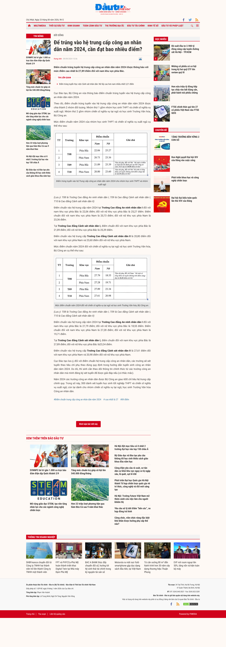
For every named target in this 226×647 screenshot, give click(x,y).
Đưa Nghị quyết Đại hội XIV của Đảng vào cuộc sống (184, 159)
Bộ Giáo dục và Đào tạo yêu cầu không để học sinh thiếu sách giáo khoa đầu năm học (38, 173)
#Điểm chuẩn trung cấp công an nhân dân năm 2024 (77, 399)
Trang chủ (30, 614)
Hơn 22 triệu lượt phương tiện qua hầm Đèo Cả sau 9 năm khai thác (37, 146)
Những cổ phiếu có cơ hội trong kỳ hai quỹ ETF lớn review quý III (183, 69)
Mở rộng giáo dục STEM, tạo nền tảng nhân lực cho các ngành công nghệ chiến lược (38, 116)
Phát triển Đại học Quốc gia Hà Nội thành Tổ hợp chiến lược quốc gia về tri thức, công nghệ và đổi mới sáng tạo (132, 485)
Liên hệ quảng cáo (57, 614)
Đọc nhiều (161, 39)
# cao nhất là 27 (110, 399)
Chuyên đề (161, 130)
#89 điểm (124, 399)
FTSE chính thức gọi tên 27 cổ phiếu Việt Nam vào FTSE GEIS (185, 109)
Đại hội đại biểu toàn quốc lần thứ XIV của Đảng (184, 199)
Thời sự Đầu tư (57, 25)
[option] (39, 558)
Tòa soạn (42, 614)
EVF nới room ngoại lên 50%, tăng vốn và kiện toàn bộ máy (186, 565)
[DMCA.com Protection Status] (190, 604)
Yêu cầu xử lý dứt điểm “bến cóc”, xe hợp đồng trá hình (133, 510)
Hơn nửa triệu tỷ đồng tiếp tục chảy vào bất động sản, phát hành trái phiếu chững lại (184, 89)
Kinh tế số (153, 25)
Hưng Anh (58, 59)
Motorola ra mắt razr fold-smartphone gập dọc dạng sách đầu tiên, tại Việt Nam (128, 565)
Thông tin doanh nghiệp (41, 537)
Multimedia (40, 25)
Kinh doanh (74, 25)
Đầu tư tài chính (136, 25)
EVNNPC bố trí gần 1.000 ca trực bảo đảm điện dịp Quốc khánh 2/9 (38, 60)
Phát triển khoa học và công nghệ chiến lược (185, 179)
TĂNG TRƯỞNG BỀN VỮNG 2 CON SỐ (185, 138)
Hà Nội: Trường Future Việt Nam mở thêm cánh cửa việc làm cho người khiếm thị (132, 498)
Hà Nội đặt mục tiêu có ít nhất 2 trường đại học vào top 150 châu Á (37, 159)
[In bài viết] (140, 59)
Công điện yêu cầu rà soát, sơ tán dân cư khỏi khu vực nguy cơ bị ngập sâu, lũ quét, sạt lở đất (132, 470)
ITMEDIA (193, 614)
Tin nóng (38, 36)
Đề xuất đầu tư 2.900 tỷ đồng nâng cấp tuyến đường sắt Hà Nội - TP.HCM (185, 48)
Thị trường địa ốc (114, 25)
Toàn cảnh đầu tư (92, 25)
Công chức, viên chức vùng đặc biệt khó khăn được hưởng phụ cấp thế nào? (132, 520)
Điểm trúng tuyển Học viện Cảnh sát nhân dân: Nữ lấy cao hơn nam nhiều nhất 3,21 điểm (96, 84)
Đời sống (59, 35)
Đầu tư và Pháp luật (172, 25)
